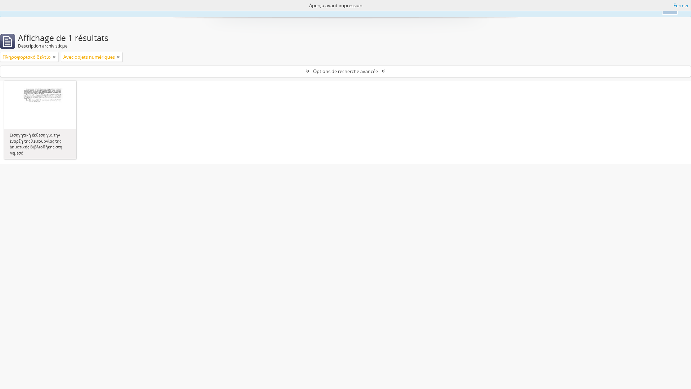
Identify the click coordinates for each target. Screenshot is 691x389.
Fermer (681, 5)
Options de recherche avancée (345, 71)
